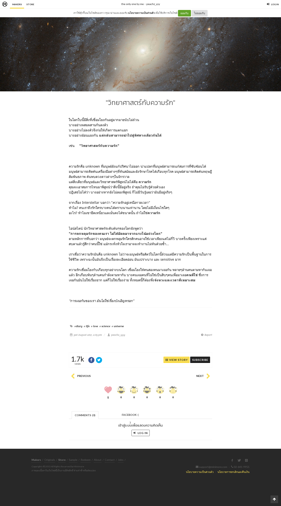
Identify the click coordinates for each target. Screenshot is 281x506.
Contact (110, 459)
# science (104, 326)
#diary (78, 326)
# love (94, 326)
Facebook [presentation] (130, 416)
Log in (142, 433)
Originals (49, 459)
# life (87, 326)
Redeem (86, 459)
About (98, 459)
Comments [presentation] (85, 415)
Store (30, 4)
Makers (17, 4)
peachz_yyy (153, 4)
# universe (118, 326)
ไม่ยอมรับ (199, 13)
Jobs (120, 459)
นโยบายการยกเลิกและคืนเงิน (233, 471)
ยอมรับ (184, 13)
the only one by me (132, 4)
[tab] (85, 415)
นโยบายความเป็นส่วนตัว (141, 12)
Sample (73, 459)
